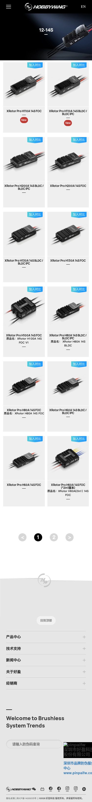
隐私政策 (11, 798)
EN (83, 7)
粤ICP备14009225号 (27, 798)
